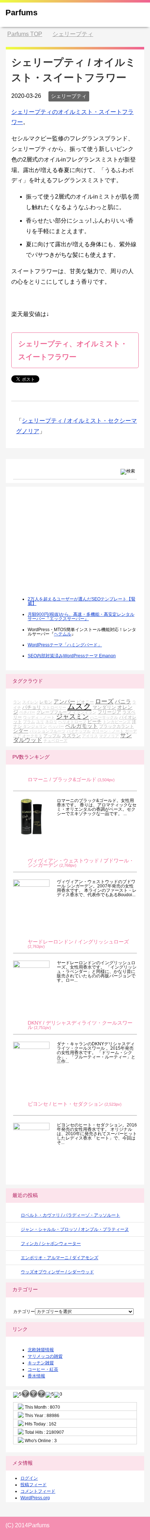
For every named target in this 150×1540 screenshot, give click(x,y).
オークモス (32, 736)
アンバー (64, 701)
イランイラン (84, 712)
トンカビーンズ (117, 721)
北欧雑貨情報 (41, 1349)
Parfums (21, 12)
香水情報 (36, 1376)
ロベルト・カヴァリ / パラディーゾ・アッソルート (70, 1215)
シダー (20, 731)
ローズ (104, 701)
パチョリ (31, 707)
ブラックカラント (116, 726)
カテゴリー (24, 1311)
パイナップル (79, 731)
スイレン (30, 702)
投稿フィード (33, 1484)
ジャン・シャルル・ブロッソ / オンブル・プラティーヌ (75, 1229)
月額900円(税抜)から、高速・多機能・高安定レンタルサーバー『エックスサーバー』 (81, 616)
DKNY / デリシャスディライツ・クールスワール (80, 1025)
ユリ (40, 721)
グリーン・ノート (108, 731)
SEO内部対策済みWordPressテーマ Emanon (72, 655)
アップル (52, 735)
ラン (17, 702)
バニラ (123, 701)
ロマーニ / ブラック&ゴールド (62, 779)
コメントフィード (37, 1491)
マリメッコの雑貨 (45, 1356)
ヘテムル (62, 634)
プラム (29, 721)
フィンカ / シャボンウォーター (51, 1243)
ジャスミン (72, 716)
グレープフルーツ (53, 712)
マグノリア (109, 736)
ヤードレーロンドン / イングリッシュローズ (78, 942)
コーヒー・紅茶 (43, 1369)
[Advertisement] (67, 546)
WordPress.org (35, 1497)
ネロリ (51, 721)
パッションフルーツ (47, 731)
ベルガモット (81, 726)
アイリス (90, 736)
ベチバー (27, 712)
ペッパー (56, 726)
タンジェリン (35, 726)
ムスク (79, 706)
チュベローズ (55, 740)
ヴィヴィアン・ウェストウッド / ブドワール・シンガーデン (81, 863)
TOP (24, 34)
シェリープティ (69, 96)
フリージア (109, 712)
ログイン (29, 1478)
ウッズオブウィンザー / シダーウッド (57, 1271)
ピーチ (94, 721)
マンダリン (104, 707)
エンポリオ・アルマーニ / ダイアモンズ (59, 1257)
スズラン (71, 735)
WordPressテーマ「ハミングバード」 (65, 644)
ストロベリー (54, 707)
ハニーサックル (104, 717)
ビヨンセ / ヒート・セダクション (65, 1104)
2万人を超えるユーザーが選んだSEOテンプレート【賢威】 (81, 601)
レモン (45, 701)
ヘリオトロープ (72, 721)
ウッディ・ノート (39, 717)
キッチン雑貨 (41, 1362)
